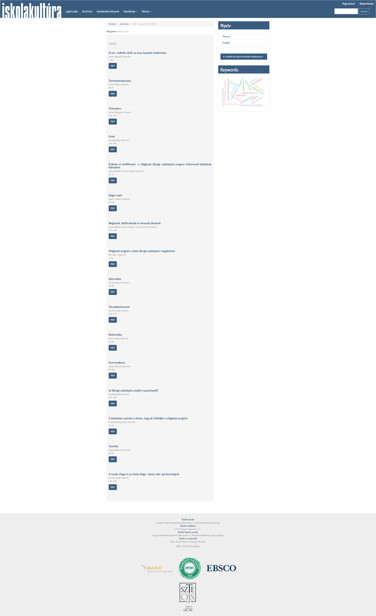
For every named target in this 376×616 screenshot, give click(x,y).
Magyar (226, 36)
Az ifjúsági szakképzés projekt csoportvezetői (133, 390)
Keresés (364, 11)
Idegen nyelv (115, 195)
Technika (113, 446)
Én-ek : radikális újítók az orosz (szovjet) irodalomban (137, 52)
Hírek (112, 136)
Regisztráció (348, 3)
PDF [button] (113, 65)
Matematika (115, 334)
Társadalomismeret (119, 306)
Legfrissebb (72, 11)
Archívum (87, 11)
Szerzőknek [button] (130, 11)
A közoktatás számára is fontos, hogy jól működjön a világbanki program (148, 418)
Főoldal (112, 23)
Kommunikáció (117, 362)
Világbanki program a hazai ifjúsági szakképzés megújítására (142, 250)
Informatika (115, 278)
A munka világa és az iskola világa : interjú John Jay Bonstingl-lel (144, 474)
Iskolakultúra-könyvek (108, 11)
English (226, 42)
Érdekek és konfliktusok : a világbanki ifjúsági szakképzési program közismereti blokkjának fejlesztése (160, 165)
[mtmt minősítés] (190, 567)
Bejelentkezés (367, 3)
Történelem (115, 108)
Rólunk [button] (146, 11)
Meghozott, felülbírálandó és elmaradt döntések (135, 223)
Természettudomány (120, 80)
